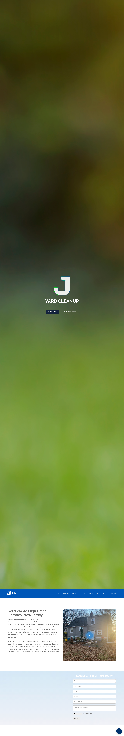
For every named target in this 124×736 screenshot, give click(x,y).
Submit (76, 718)
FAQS (97, 593)
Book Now (113, 593)
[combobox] (94, 702)
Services (74, 593)
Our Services (70, 312)
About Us (66, 593)
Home (58, 593)
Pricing (83, 593)
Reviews (90, 593)
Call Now (52, 312)
